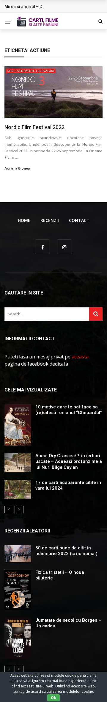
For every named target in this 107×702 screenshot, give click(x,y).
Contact (79, 220)
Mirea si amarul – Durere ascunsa (37, 6)
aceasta (80, 356)
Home (24, 220)
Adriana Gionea (17, 168)
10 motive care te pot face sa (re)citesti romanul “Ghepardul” (68, 410)
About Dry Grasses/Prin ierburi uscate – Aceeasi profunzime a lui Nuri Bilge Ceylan (68, 461)
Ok (53, 697)
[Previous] (8, 509)
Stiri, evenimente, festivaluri (30, 71)
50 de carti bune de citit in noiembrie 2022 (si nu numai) (66, 551)
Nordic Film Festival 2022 (34, 127)
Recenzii (49, 220)
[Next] (19, 509)
